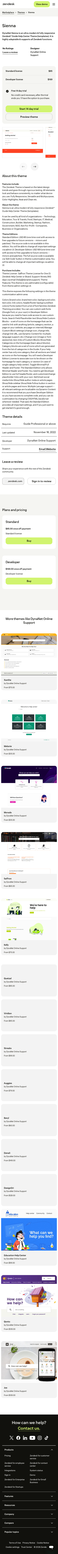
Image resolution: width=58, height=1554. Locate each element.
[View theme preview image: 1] (22, 142)
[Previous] (23, 167)
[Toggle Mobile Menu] (54, 4)
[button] (27, 1449)
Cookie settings (12, 1547)
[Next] (35, 167)
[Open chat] (51, 1547)
